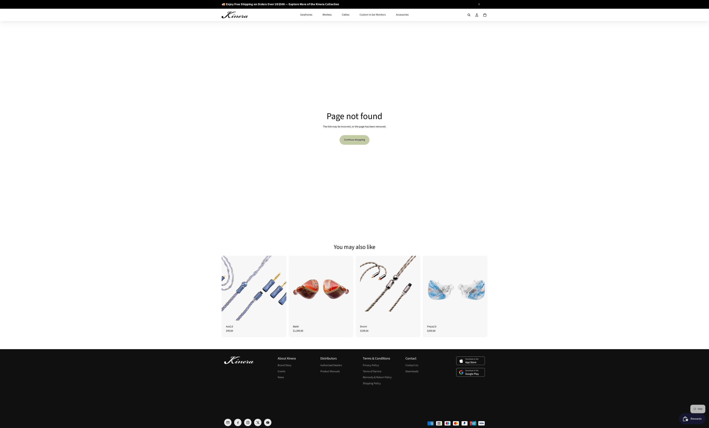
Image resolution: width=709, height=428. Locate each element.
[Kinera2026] (239, 360)
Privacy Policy (371, 365)
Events (281, 371)
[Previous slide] (223, 4)
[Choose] (280, 314)
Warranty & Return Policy (377, 377)
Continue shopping (354, 140)
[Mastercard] (456, 423)
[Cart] (485, 15)
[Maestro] (447, 423)
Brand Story (284, 365)
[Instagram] (247, 422)
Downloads (411, 371)
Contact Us (411, 365)
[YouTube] (267, 422)
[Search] (469, 15)
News (281, 377)
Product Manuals (330, 371)
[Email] (228, 422)
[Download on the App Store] (470, 361)
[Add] (347, 314)
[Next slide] (479, 4)
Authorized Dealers (331, 365)
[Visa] (481, 423)
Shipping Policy (372, 383)
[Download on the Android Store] (470, 372)
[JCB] (439, 423)
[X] (257, 422)
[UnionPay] (473, 423)
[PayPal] (464, 423)
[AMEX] (430, 423)
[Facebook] (238, 422)
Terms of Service (372, 371)
